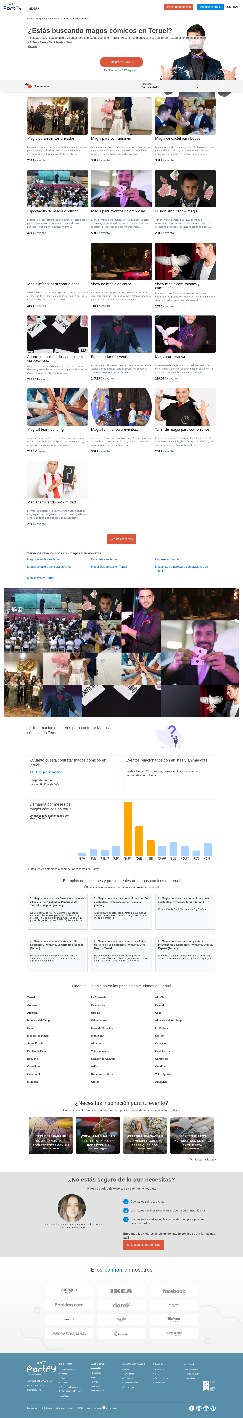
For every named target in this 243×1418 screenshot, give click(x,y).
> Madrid (94, 1377)
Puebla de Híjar (36, 1051)
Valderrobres (99, 1020)
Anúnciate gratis (210, 6)
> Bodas (125, 1369)
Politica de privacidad (55, 1408)
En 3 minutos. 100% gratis (120, 70)
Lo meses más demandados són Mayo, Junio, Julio (49, 817)
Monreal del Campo (39, 1020)
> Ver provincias (97, 1390)
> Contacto (64, 1396)
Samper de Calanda (103, 1058)
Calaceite (161, 1043)
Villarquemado (100, 1051)
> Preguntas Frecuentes (69, 1387)
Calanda (160, 1005)
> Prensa (63, 1374)
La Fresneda (98, 997)
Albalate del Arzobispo (169, 1020)
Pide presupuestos (179, 6)
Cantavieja (161, 1058)
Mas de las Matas (38, 1035)
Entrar (233, 6)
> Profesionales (191, 1369)
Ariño (94, 1066)
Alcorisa (32, 1012)
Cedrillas (160, 1066)
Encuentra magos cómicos (143, 1244)
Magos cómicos (70, 18)
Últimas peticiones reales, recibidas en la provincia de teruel (121, 887)
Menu (32, 8)
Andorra (32, 1005)
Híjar (30, 1028)
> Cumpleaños (128, 1374)
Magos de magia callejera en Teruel (49, 566)
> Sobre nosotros (66, 1369)
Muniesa (32, 1081)
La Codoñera (163, 1028)
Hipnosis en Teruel (167, 559)
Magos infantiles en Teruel (43, 559)
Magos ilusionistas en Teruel (109, 566)
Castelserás (162, 1051)
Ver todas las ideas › (203, 1159)
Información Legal (35, 1408)
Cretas (95, 1081)
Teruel (31, 997)
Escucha (32, 1058)
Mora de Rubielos (102, 1028)
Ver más (32, 46)
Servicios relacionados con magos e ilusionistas (64, 553)
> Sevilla (94, 1382)
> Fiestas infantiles (130, 1383)
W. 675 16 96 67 (34, 1385)
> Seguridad (189, 1378)
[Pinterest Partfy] (213, 1408)
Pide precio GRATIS (121, 61)
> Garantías (64, 1383)
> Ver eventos (128, 1387)
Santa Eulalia (35, 1043)
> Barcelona (96, 1373)
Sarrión (159, 1035)
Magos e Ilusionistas (47, 18)
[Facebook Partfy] (191, 1408)
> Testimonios (159, 1383)
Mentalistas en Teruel (40, 577)
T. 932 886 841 (33, 1381)
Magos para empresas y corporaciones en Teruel (181, 568)
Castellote (33, 1066)
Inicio (30, 18)
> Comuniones (128, 1378)
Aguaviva (161, 1081)
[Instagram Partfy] (199, 1408)
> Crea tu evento (160, 1378)
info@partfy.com (34, 1390)
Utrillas (95, 1012)
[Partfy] (16, 6)
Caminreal (33, 1074)
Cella (158, 1012)
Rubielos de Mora (102, 1074)
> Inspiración (158, 1369)
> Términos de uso (70, 1391)
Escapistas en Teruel (104, 559)
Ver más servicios (121, 539)
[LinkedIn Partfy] (206, 1408)
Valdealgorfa (163, 1074)
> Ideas (156, 1374)
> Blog (62, 1378)
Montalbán (97, 1035)
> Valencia (95, 1386)
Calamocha (98, 1005)
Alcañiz (159, 997)
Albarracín (97, 1043)
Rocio (46, 1224)
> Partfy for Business (193, 1374)
